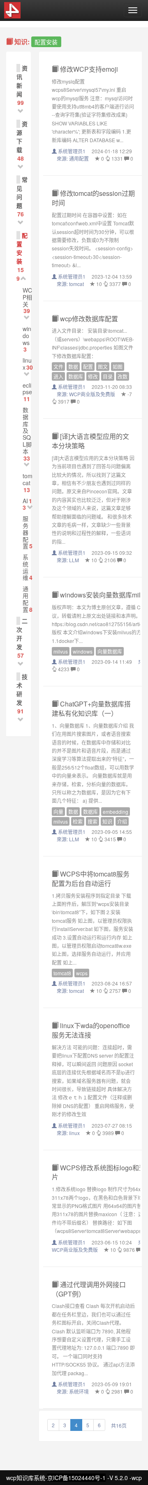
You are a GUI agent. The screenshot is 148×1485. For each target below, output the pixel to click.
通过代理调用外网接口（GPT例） (89, 1289)
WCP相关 (27, 297)
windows (27, 336)
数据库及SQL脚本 (27, 430)
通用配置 (25, 598)
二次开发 (22, 634)
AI (25, 501)
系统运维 (25, 567)
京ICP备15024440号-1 (76, 1478)
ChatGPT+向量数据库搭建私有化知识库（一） (91, 708)
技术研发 (22, 689)
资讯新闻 (22, 81)
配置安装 (22, 248)
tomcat (27, 479)
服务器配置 (25, 532)
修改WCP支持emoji (88, 69)
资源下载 (22, 137)
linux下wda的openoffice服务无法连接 (91, 1030)
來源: (73, 158)
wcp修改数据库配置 (88, 318)
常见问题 (22, 192)
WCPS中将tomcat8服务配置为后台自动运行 (91, 878)
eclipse (27, 388)
